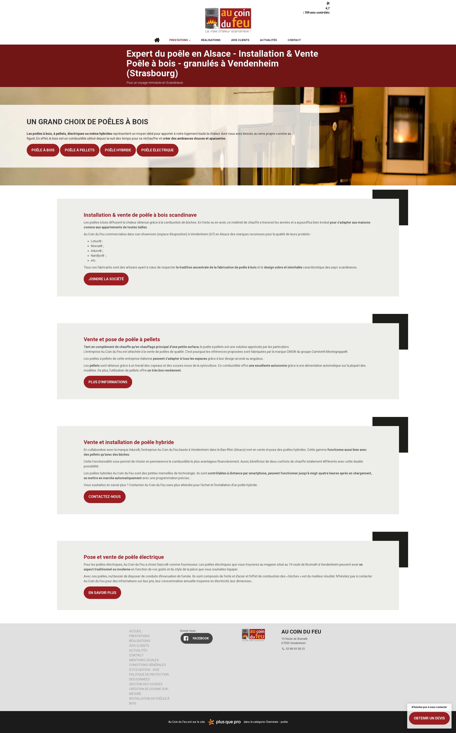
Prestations (179, 40)
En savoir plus (102, 593)
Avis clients (240, 40)
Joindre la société (106, 279)
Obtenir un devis (429, 718)
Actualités (268, 40)
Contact (294, 40)
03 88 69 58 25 (295, 648)
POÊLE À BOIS (43, 150)
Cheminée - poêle (277, 722)
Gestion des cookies (145, 684)
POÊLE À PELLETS (80, 150)
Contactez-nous (105, 496)
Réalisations (211, 40)
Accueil (157, 40)
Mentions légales (144, 660)
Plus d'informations (108, 382)
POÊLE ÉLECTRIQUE (157, 150)
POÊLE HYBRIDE (118, 150)
